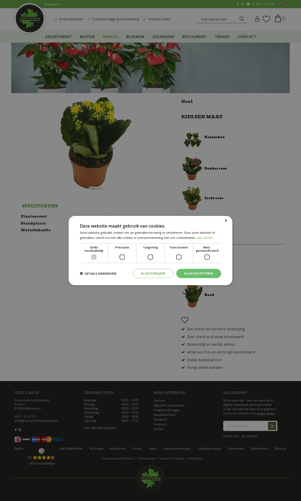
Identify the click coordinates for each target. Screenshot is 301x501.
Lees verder (204, 238)
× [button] (225, 220)
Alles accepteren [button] (198, 273)
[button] (98, 273)
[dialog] (150, 250)
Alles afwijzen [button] (153, 273)
